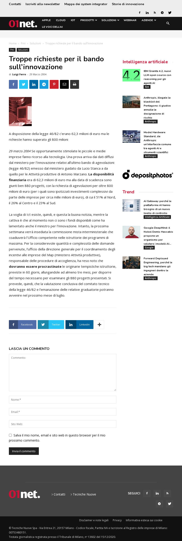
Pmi (23, 43)
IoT (73, 20)
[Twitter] (169, 12)
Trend (128, 192)
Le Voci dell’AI (52, 27)
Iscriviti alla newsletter (43, 4)
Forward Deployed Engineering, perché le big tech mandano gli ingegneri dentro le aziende (158, 266)
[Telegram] (162, 12)
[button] (167, 24)
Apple (46, 20)
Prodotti (87, 20)
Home (13, 43)
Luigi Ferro (19, 74)
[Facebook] (139, 12)
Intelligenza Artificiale (157, 216)
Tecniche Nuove (84, 494)
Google (149, 247)
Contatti (15, 4)
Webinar (130, 20)
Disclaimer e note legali (94, 520)
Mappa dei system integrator (85, 4)
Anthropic (150, 121)
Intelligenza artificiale (145, 62)
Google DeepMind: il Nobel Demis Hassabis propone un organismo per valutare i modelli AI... (158, 236)
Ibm (147, 86)
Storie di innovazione (128, 4)
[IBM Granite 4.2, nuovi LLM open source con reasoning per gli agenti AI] (131, 75)
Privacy (117, 520)
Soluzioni (108, 20)
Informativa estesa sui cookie (144, 520)
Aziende (147, 20)
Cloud (60, 20)
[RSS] (154, 12)
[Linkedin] (147, 12)
